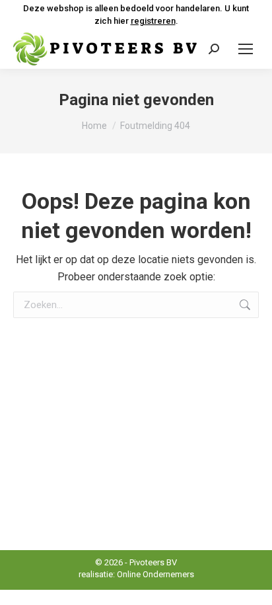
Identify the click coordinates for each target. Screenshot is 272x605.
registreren (153, 21)
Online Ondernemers (155, 574)
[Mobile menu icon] (245, 49)
